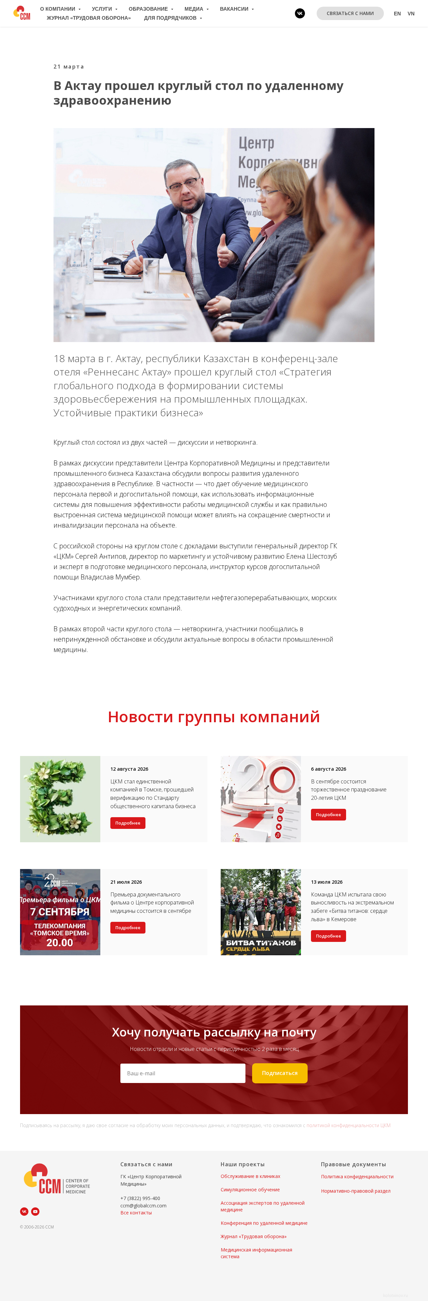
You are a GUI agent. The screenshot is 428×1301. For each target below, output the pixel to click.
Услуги (102, 9)
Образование (149, 9)
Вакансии (235, 9)
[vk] (300, 13)
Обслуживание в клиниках (250, 1176)
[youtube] (35, 1211)
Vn (411, 13)
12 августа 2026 (129, 769)
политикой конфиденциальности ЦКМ (349, 1125)
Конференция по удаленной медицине (264, 1223)
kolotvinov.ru (395, 1295)
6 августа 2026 (328, 769)
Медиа (195, 9)
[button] (350, 13)
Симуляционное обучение (250, 1189)
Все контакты (136, 1212)
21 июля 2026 (126, 882)
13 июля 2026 (326, 882)
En (397, 13)
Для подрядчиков (171, 18)
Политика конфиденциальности (357, 1176)
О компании (58, 9)
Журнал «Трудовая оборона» (89, 18)
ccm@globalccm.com (143, 1205)
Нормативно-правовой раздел (356, 1191)
